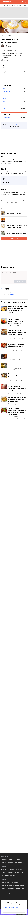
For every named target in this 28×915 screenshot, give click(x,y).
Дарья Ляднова (9, 45)
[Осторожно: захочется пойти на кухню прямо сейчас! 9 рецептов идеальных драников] (14, 310)
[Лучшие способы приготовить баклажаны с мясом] (14, 377)
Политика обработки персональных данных (13, 885)
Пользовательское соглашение (9, 882)
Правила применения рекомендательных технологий (12, 889)
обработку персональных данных (12, 907)
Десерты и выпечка (6, 200)
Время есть (19, 125)
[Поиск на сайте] (19, 2)
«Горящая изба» (18, 315)
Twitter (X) (19, 869)
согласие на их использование (11, 905)
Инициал (17, 872)
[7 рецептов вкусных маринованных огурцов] (14, 367)
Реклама (17, 859)
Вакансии (10, 862)
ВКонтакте (11, 869)
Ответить (12, 294)
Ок (14, 911)
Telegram (3, 869)
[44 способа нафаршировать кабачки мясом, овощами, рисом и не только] (14, 400)
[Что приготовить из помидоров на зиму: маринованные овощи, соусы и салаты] (14, 389)
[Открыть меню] (26, 288)
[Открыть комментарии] (11, 368)
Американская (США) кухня (18, 200)
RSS (22, 872)
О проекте (4, 859)
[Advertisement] (14, 140)
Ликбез (16, 369)
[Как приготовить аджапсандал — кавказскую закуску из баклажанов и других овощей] (14, 413)
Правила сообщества (7, 893)
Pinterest (3, 872)
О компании (18, 862)
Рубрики (11, 859)
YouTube (10, 872)
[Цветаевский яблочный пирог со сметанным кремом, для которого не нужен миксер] (14, 335)
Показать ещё (14, 238)
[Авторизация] (26, 2)
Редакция (3, 862)
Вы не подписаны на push (8, 875)
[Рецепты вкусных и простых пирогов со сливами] (14, 357)
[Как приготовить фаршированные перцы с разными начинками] (14, 322)
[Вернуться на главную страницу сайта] (7, 2)
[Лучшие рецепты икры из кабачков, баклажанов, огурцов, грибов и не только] (14, 347)
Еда (25, 315)
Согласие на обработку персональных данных (11, 896)
